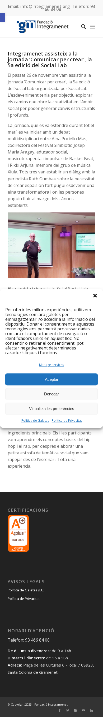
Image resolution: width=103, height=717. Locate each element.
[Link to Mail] (83, 710)
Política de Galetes (35, 421)
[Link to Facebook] (60, 710)
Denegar (51, 394)
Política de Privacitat (67, 421)
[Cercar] (81, 26)
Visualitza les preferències (51, 408)
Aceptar (51, 379)
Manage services (51, 365)
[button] (2, 17)
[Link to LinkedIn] (91, 710)
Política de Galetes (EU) (26, 590)
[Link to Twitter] (68, 710)
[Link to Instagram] (75, 710)
